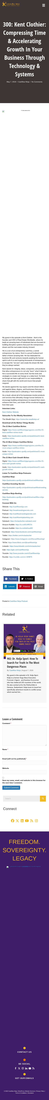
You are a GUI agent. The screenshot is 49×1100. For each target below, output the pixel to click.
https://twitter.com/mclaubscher (20, 535)
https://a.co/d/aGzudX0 (24, 528)
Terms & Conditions (21, 1093)
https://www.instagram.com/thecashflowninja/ (28, 539)
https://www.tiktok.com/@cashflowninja (22, 542)
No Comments (37, 82)
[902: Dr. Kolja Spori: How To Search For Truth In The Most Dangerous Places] (24, 663)
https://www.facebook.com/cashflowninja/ (26, 532)
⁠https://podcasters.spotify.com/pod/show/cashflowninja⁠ (22, 480)
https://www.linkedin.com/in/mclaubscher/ (25, 546)
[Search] (43, 799)
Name (5, 749)
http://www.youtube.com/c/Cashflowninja (25, 553)
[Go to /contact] (24, 1050)
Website (5, 768)
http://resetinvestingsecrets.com (21, 510)
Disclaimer (31, 1093)
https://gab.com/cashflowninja (18, 550)
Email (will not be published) (14, 759)
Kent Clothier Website (10, 412)
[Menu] (44, 5)
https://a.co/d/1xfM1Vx (23, 525)
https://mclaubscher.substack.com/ (23, 521)
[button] (12, 820)
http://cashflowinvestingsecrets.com (22, 514)
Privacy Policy (40, 1091)
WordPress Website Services (26, 1091)
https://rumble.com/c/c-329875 (20, 557)
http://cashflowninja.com (18, 507)
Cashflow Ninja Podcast (19, 601)
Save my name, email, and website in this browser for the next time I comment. (23, 781)
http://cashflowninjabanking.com (21, 517)
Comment (6, 723)
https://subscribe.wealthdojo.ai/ (27, 419)
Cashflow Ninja (23, 82)
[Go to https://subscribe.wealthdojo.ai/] (24, 1077)
